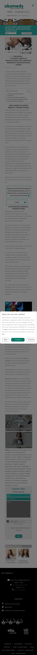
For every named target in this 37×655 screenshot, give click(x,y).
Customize (31, 339)
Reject (5, 339)
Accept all (18, 339)
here (6, 329)
